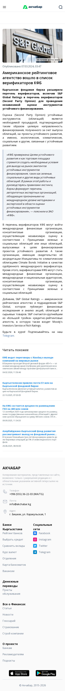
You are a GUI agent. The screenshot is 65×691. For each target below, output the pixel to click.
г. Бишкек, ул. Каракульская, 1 (27, 514)
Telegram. (9, 335)
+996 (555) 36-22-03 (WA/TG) (26, 494)
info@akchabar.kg (20, 504)
